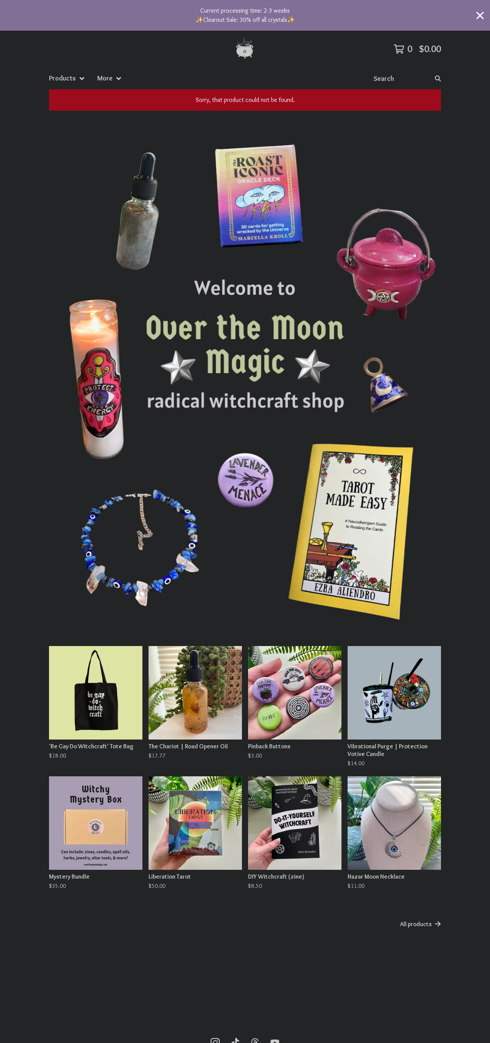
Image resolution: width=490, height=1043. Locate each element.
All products (416, 924)
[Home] (245, 49)
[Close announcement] (480, 15)
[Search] (438, 78)
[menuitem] (67, 78)
